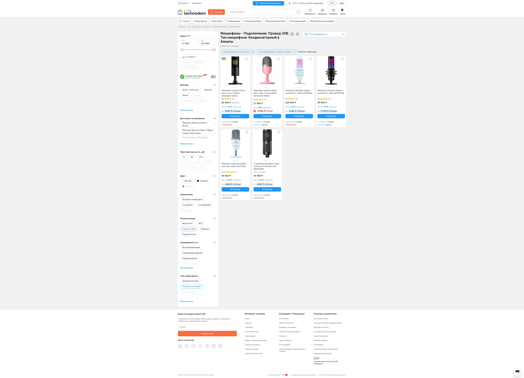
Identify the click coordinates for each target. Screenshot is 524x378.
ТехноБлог (249, 327)
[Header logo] (191, 12)
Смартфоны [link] (200, 21)
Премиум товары (320, 340)
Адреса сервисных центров (256, 340)
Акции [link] (186, 21)
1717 (316, 358)
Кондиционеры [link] (252, 21)
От (183, 41)
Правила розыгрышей (322, 353)
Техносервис (250, 336)
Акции (247, 319)
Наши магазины (285, 340)
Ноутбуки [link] (217, 21)
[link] (235, 91)
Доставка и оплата (321, 327)
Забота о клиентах (286, 323)
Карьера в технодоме (287, 327)
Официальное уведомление (303, 375)
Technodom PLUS (252, 332)
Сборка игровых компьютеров (326, 349)
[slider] (182, 49)
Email (182, 327)
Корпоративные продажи (289, 332)
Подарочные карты (252, 345)
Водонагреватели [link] (275, 21)
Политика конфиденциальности (332, 375)
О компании (284, 319)
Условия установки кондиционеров (328, 323)
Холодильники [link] (298, 21)
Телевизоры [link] (233, 21)
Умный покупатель (321, 336)
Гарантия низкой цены (253, 353)
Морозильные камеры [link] (322, 21)
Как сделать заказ (321, 319)
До (202, 41)
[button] (310, 12)
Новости (248, 323)
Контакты (283, 336)
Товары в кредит (252, 349)
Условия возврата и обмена (325, 332)
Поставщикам (284, 345)
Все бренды (318, 345)
